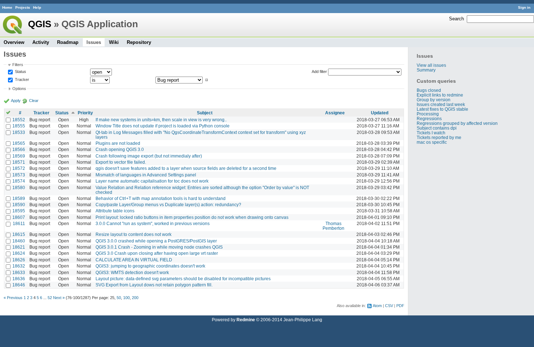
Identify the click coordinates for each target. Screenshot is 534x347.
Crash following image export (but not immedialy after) (149, 156)
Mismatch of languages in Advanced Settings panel (146, 174)
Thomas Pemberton (333, 225)
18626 (18, 259)
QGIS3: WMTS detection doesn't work (132, 272)
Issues (93, 42)
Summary (426, 70)
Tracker (21, 80)
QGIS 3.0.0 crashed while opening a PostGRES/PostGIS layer (156, 240)
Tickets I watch (431, 132)
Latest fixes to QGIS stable (442, 109)
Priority (85, 112)
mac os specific (432, 142)
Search (456, 18)
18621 (18, 247)
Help (37, 7)
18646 (18, 284)
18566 (18, 149)
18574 (18, 181)
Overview (14, 42)
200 (135, 297)
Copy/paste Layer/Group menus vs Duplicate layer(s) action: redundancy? (168, 204)
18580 (18, 187)
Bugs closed (429, 90)
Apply (16, 100)
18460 (18, 240)
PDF (400, 305)
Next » (59, 297)
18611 (19, 223)
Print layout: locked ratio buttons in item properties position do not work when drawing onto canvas (192, 217)
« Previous (13, 297)
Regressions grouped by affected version (457, 123)
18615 (18, 234)
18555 (18, 125)
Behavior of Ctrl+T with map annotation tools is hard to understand (161, 198)
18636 (18, 278)
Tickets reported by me (439, 137)
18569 (18, 156)
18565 (18, 143)
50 (119, 297)
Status (20, 71)
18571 (18, 162)
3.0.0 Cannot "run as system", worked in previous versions (153, 223)
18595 (18, 210)
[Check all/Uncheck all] (8, 112)
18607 (18, 217)
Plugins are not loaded (118, 143)
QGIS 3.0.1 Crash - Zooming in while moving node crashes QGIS (159, 247)
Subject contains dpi (437, 128)
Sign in (524, 7)
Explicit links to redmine (440, 95)
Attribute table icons (115, 210)
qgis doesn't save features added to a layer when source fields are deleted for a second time (186, 168)
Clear (34, 100)
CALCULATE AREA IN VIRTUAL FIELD (134, 259)
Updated (379, 112)
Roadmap (67, 42)
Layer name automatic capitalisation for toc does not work (152, 181)
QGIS (39, 24)
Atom (377, 305)
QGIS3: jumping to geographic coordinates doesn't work (150, 266)
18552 (18, 119)
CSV (389, 305)
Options (19, 88)
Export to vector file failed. (121, 162)
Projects (22, 7)
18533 (18, 132)
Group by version (433, 99)
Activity (40, 42)
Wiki (114, 42)
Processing (428, 113)
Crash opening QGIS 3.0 (120, 149)
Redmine (245, 319)
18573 (18, 174)
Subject (205, 112)
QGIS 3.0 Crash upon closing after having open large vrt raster (157, 253)
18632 (18, 266)
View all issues (431, 65)
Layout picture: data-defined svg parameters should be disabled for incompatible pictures (183, 278)
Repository (139, 42)
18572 (18, 168)
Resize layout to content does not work (133, 234)
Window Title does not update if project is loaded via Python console (163, 125)
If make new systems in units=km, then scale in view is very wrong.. (161, 119)
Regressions (429, 118)
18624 (18, 253)
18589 (18, 198)
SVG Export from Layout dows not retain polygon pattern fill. (154, 284)
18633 (18, 272)
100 (126, 297)
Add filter (319, 71)
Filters (17, 64)
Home (7, 7)
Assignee (335, 112)
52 (50, 297)
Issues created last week (441, 104)
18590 (18, 204)
